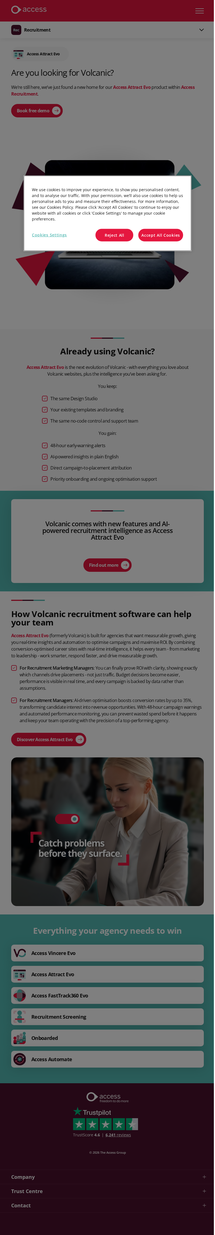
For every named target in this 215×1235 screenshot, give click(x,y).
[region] (107, 214)
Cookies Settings (49, 235)
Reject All (114, 235)
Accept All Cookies (160, 235)
